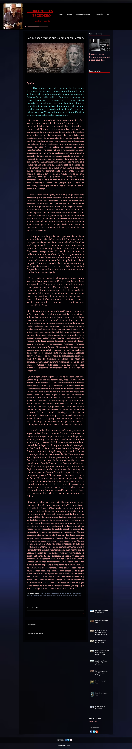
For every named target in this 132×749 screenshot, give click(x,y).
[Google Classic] (96, 731)
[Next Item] (107, 44)
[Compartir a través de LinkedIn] (37, 607)
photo (91, 721)
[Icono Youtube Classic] (71, 740)
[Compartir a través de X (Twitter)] (32, 607)
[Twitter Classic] (94, 731)
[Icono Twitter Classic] (68, 740)
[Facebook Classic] (91, 731)
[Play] (25, 26)
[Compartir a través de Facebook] (28, 607)
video (95, 721)
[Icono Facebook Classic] (66, 740)
